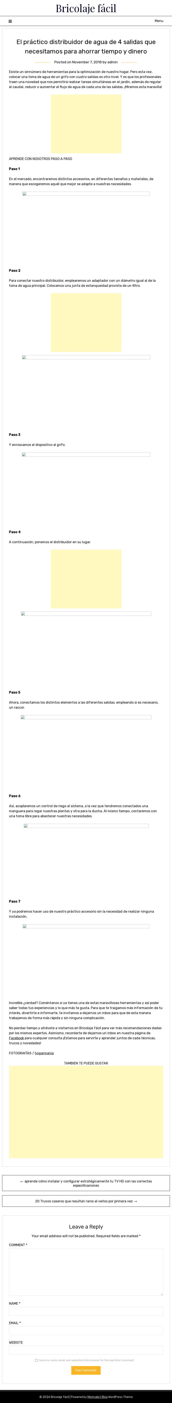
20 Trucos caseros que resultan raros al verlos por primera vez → (86, 1201)
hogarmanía (44, 1053)
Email (15, 1323)
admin (112, 62)
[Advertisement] (86, 124)
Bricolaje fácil (86, 8)
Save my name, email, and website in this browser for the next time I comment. (86, 1360)
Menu (159, 21)
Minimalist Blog (97, 1397)
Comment (18, 1245)
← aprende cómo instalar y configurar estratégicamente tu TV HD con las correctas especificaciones (86, 1183)
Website (16, 1343)
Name (14, 1304)
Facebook (16, 1038)
